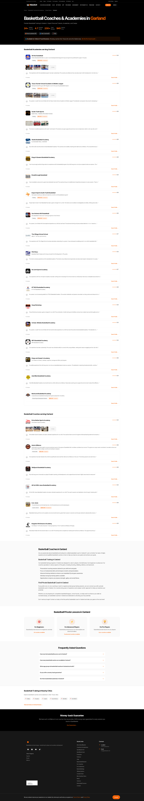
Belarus (28, 760)
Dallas (27, 698)
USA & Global (110, 1)
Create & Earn (80, 773)
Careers (79, 781)
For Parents (49, 1)
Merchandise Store (81, 776)
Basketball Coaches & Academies (36, 10)
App (63, 5)
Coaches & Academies (45, 5)
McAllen (64, 698)
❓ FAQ (54, 33)
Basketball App (80, 769)
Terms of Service (77, 797)
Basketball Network (81, 761)
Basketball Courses (81, 783)
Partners (79, 757)
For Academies (62, 1)
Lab (72, 1)
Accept (116, 797)
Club (53, 5)
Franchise (91, 5)
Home (25, 10)
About (41, 1)
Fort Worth (73, 698)
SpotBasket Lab (81, 752)
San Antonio (54, 698)
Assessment (75, 5)
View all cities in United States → (33, 704)
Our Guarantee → (72, 725)
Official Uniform (80, 771)
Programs (68, 5)
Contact (98, 5)
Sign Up (108, 5)
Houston (36, 698)
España (116, 1)
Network (58, 5)
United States (48, 10)
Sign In (114, 5)
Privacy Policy (86, 797)
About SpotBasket (81, 745)
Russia (27, 758)
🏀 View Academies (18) (30, 33)
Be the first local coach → (89, 39)
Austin (44, 698)
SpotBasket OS (84, 5)
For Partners (68, 1)
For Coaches (55, 1)
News (44, 1)
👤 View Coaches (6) (44, 33)
